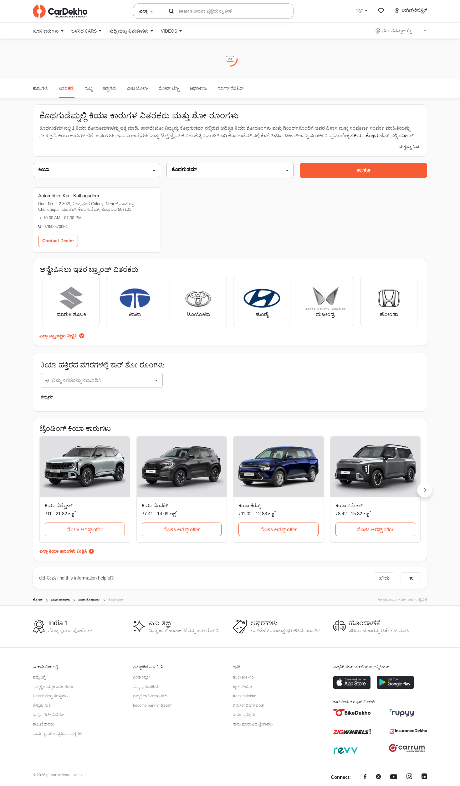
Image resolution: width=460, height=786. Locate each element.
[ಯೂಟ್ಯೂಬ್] (393, 777)
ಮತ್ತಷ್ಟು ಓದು (410, 146)
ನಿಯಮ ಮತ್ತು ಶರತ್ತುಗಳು (50, 696)
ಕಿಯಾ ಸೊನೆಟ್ (155, 505)
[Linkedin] (424, 777)
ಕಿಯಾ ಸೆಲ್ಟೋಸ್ (58, 505)
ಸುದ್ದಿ (88, 88)
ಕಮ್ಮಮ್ (47, 397)
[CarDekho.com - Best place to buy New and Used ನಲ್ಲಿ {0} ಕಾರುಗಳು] (60, 11)
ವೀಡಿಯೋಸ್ (137, 88)
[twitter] (378, 777)
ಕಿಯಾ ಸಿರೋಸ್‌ (348, 505)
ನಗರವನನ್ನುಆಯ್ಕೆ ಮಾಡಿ (401, 30)
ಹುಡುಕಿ (364, 170)
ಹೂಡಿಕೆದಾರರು (43, 724)
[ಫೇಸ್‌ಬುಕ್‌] (365, 777)
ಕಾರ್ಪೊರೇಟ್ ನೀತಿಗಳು (48, 715)
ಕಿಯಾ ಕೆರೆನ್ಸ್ (249, 505)
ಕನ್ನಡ (359, 10)
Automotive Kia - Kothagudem (68, 195)
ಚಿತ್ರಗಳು (110, 88)
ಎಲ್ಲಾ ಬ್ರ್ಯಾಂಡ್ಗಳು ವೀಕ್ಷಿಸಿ (58, 335)
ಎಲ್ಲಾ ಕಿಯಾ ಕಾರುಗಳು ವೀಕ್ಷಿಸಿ (63, 551)
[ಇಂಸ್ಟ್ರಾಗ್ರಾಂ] (409, 777)
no (410, 577)
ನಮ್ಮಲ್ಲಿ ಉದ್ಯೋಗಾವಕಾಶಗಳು (53, 686)
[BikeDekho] (352, 713)
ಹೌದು (384, 577)
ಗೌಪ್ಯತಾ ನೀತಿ (42, 705)
